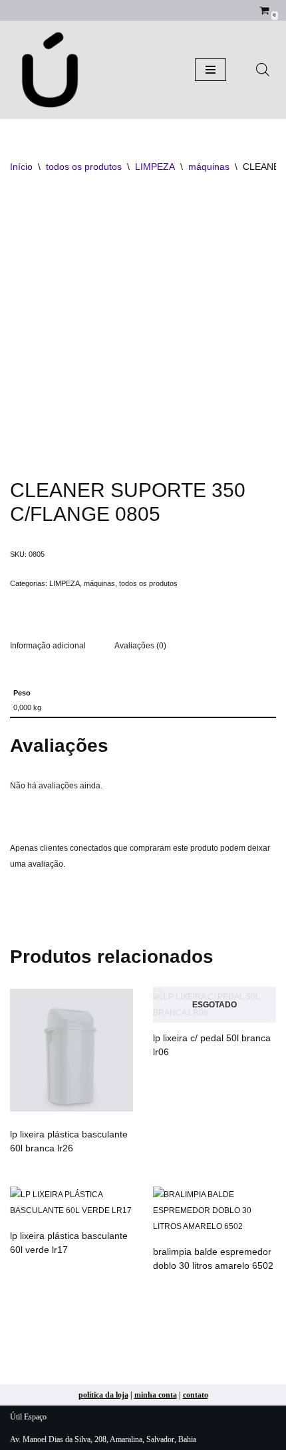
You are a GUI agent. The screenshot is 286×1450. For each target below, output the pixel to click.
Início (21, 166)
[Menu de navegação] (210, 69)
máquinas (208, 166)
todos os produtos (84, 166)
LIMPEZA (155, 166)
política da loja (103, 1395)
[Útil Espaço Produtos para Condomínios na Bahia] (50, 69)
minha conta (155, 1395)
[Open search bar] (262, 69)
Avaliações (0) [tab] (140, 645)
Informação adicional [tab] (48, 645)
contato (195, 1395)
